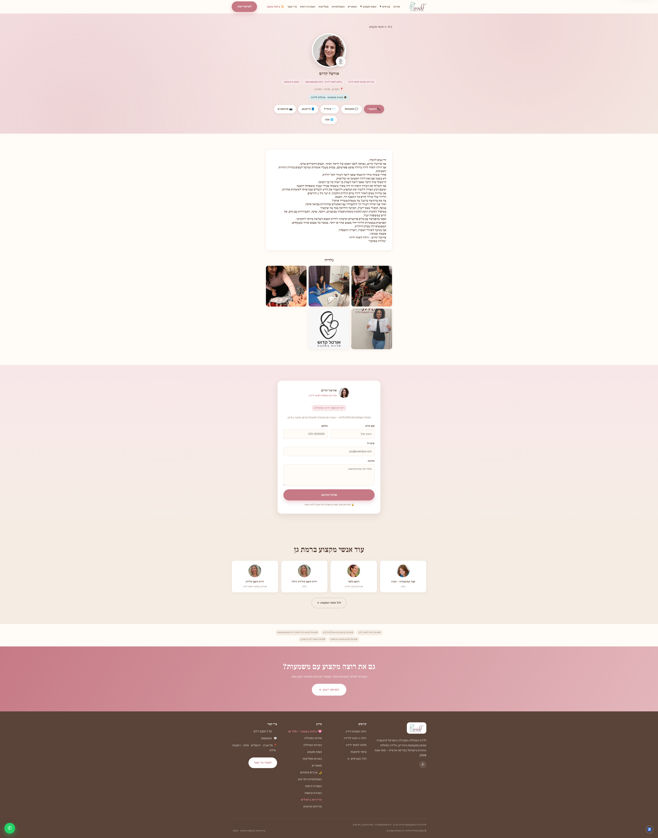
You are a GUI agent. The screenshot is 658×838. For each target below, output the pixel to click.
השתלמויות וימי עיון (310, 779)
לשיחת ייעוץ (244, 6)
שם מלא (370, 426)
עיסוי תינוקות (359, 752)
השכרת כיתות (307, 7)
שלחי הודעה (329, 495)
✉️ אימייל (329, 109)
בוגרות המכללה (312, 745)
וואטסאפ (266, 738)
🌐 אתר (329, 119)
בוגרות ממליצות (312, 759)
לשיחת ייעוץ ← (329, 690)
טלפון (325, 426)
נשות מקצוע (314, 752)
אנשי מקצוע (376, 27)
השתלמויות (338, 7)
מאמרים (352, 7)
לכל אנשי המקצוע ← (329, 603)
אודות (396, 7)
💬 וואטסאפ (351, 109)
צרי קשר (292, 7)
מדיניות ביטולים (311, 800)
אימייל (371, 443)
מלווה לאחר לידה (356, 745)
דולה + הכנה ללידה (355, 738)
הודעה (371, 461)
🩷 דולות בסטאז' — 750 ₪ (305, 731)
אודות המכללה (313, 738)
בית (390, 27)
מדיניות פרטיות (312, 806)
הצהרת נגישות (313, 793)
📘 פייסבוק (308, 109)
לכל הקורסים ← (357, 759)
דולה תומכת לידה (356, 731)
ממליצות (323, 7)
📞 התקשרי (374, 109)
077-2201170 (263, 731)
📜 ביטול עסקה (275, 7)
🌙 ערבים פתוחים (311, 772)
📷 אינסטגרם (285, 109)
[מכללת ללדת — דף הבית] (418, 6)
